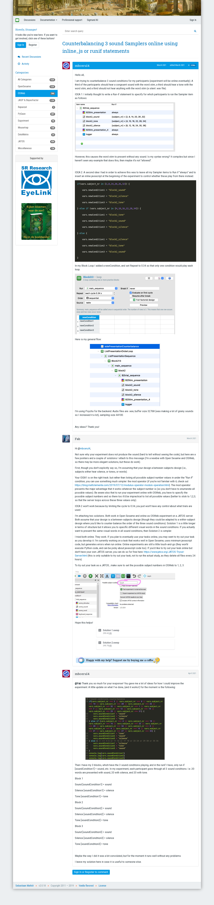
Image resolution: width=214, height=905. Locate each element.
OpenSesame (36, 86)
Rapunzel (36, 107)
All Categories (36, 79)
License (102, 885)
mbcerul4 (82, 66)
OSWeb (36, 93)
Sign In (193, 19)
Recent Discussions (31, 56)
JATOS (36, 141)
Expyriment (36, 120)
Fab (77, 439)
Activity (25, 63)
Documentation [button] (48, 19)
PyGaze (36, 113)
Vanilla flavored (86, 885)
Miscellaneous (36, 148)
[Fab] (67, 438)
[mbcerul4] (67, 65)
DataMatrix (36, 134)
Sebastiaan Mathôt (25, 885)
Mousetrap (36, 127)
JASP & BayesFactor (36, 100)
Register (33, 44)
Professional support (72, 19)
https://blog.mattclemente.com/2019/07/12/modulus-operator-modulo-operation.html (122, 485)
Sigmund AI (92, 19)
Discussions (29, 19)
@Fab (78, 683)
